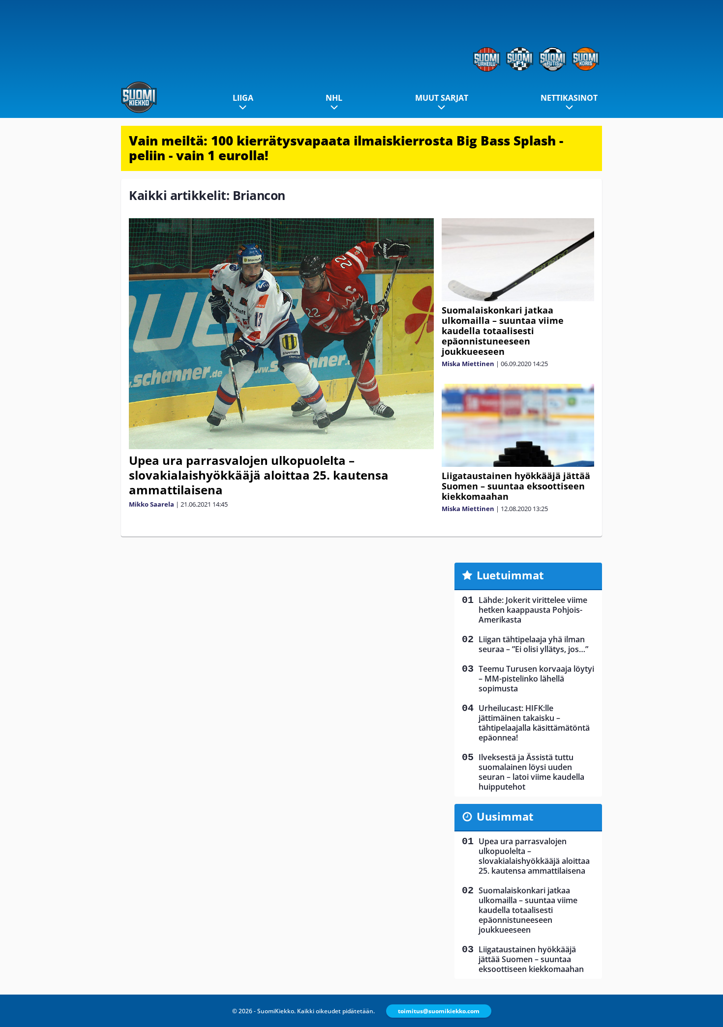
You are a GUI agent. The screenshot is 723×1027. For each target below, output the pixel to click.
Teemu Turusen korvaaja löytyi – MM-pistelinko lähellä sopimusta (536, 678)
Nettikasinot (569, 97)
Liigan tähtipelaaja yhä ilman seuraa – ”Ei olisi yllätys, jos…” (533, 644)
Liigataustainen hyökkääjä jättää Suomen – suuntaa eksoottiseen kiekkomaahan (516, 486)
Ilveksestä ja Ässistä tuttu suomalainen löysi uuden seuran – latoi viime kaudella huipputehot (531, 772)
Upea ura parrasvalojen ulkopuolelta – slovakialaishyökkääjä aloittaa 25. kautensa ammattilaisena (259, 475)
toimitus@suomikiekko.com (439, 1011)
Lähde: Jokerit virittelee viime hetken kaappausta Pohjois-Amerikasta (533, 610)
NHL (334, 97)
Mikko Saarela (151, 504)
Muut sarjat (441, 97)
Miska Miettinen (468, 363)
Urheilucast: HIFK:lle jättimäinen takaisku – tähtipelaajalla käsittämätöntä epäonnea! (534, 723)
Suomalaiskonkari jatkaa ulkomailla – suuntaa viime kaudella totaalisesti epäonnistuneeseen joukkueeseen (503, 330)
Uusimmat (505, 816)
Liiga (243, 97)
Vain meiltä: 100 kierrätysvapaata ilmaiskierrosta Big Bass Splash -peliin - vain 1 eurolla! (346, 148)
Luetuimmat (510, 575)
